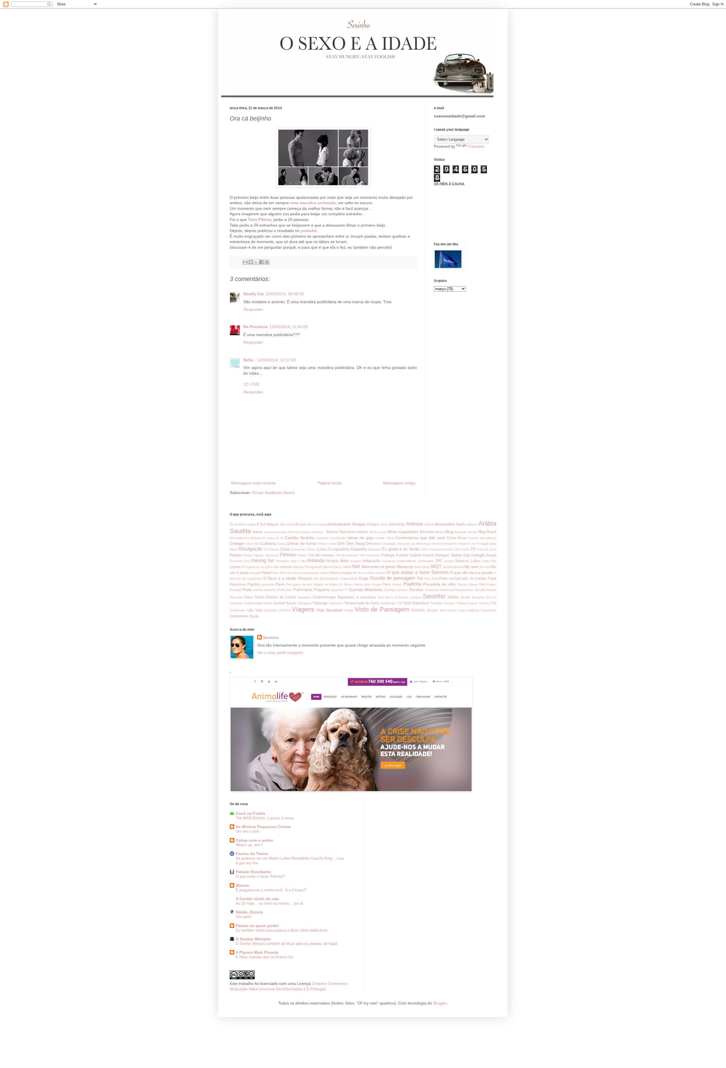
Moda (417, 567)
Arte (291, 532)
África (311, 524)
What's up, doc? (249, 845)
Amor (384, 524)
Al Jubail (321, 524)
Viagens (303, 609)
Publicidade (302, 590)
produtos (270, 590)
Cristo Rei (252, 543)
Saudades (304, 597)
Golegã (477, 555)
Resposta (447, 590)
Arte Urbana (302, 532)
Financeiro (373, 555)
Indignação (371, 561)
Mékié (347, 567)
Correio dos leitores (482, 538)
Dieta (492, 543)
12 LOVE (251, 384)
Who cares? (448, 610)
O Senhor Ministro (253, 939)
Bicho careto (378, 532)
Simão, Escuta (249, 912)
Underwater (238, 610)
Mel (356, 566)
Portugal (235, 590)
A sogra (250, 524)
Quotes (403, 590)
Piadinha (412, 584)
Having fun (263, 560)
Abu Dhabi (287, 524)
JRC (438, 561)
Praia (247, 589)
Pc (341, 584)
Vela (258, 610)
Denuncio (373, 544)
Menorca (405, 566)
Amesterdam (339, 524)
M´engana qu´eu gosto (257, 567)
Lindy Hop (489, 561)
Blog (449, 531)
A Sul (260, 524)
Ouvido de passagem (392, 578)
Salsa (248, 597)
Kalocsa (462, 561)
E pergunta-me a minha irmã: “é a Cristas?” (271, 890)
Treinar (461, 603)
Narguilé (255, 573)
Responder (253, 309)
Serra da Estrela (396, 597)
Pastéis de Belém (325, 584)
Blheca (440, 532)
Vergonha (270, 610)
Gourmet (236, 561)
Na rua (484, 567)
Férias (235, 555)
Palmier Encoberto (253, 871)
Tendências (388, 603)
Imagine (355, 561)
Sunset (279, 603)
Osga (363, 578)
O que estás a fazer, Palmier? (260, 876)
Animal (429, 524)
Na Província (255, 326)
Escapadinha (338, 549)
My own (471, 566)
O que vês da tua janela (471, 572)
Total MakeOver (416, 603)
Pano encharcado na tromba (462, 579)
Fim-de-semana (321, 555)
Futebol (402, 555)
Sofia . (249, 360)
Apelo (460, 524)
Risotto (491, 590)
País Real (431, 578)
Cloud (390, 538)
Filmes (302, 555)
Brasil (491, 532)
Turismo (484, 603)
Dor (266, 549)
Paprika (253, 584)
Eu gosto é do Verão (400, 549)
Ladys (475, 561)
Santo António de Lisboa (275, 597)
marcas (286, 567)
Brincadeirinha (239, 538)
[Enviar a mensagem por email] (245, 262)
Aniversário (445, 524)
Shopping (478, 597)
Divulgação (250, 549)
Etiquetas (374, 549)
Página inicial (329, 483)
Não (493, 567)
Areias (257, 532)
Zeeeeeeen (488, 610)
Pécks (348, 584)
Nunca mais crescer (372, 573)
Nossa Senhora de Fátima (311, 573)
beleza (362, 532)
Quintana (390, 590)
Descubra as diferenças (414, 543)
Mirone (242, 885)
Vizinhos (418, 610)
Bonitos (473, 532)
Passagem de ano (299, 584)
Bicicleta (427, 532)
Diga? (234, 549)
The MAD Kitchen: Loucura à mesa (265, 818)
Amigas (359, 524)
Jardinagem (426, 561)
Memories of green (379, 566)
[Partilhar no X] (256, 262)
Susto (291, 603)
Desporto (450, 543)
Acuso (300, 524)
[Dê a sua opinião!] (251, 262)
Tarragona (304, 603)
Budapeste (258, 538)
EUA (424, 549)
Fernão (247, 555)
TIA (399, 603)
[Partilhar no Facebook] (261, 262)
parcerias (268, 584)
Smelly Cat (253, 294)
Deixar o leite (327, 543)
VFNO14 (284, 610)
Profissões (284, 590)
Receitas (416, 590)
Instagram (389, 561)
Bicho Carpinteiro (403, 531)
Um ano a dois (247, 831)
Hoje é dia (298, 561)
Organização (349, 578)
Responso (432, 590)
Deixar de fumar (301, 543)
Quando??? (340, 590)
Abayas (272, 524)
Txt (493, 603)
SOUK (267, 603)
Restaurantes (464, 590)
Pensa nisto (362, 584)
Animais (414, 524)
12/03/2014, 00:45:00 (284, 294)
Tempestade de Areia (361, 603)
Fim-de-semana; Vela (350, 555)
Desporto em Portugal (473, 543)
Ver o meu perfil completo (280, 652)
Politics (491, 584)
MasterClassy (332, 567)
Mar (276, 567)
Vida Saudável (329, 610)
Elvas (311, 549)
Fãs (457, 549)
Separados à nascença (356, 597)
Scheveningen (324, 597)
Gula (246, 561)
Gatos (456, 555)
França (388, 555)
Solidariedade (253, 603)
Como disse (457, 538)
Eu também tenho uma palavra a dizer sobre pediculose (281, 930)
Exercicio (446, 549)
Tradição (436, 603)
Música (459, 567)
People (376, 584)
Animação (397, 524)
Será (380, 597)
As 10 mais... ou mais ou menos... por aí (269, 903)
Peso (386, 584)
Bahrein (332, 532)
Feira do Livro (487, 549)
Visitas (348, 610)
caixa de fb (275, 538)
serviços (416, 597)
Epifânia (321, 549)
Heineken (282, 561)
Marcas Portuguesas (307, 567)
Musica (448, 567)
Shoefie (465, 597)
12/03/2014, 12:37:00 (276, 360)
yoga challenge (469, 610)
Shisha (453, 597)
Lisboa (235, 567)
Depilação (389, 543)
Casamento (338, 538)
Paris (280, 584)
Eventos (434, 549)
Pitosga (462, 584)
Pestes (397, 584)
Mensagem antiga (399, 483)
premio (258, 590)
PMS (482, 584)
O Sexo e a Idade (279, 578)
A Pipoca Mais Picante (257, 952)
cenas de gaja (360, 537)
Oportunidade (329, 578)
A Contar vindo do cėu (257, 898)
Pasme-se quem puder (257, 925)
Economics (299, 549)
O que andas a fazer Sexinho (417, 572)
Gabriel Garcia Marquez (429, 555)
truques (472, 603)
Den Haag (355, 543)
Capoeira (322, 538)
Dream (274, 549)
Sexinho (434, 596)
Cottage (237, 543)
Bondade (461, 532)
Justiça (449, 561)
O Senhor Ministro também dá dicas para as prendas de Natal (286, 944)
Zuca (254, 616)
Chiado (380, 538)
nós (289, 573)
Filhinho (288, 555)
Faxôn (465, 549)
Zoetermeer (239, 616)
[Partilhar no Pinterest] (267, 262)
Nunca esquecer (343, 573)
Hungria (332, 561)
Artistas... (318, 532)
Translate (476, 146)
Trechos (449, 603)
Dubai (285, 549)
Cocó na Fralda (250, 813)
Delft (341, 544)
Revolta (480, 590)
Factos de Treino (252, 853)
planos (473, 584)
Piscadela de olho (439, 584)
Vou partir (243, 917)
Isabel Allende (407, 561)
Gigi (466, 555)
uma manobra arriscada (312, 202)
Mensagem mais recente (253, 483)
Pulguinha (322, 590)
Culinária (268, 543)
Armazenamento (275, 532)
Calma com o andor (254, 840)
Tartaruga (320, 603)
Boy (482, 531)
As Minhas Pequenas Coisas (263, 826)
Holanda (315, 560)
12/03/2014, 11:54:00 (288, 326)
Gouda (491, 555)
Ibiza (344, 560)
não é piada (239, 573)
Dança (281, 543)
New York (279, 573)
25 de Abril (237, 524)
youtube (309, 230)
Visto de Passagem (382, 609)
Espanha (359, 549)
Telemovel (336, 603)
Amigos (373, 524)
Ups (250, 610)
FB (473, 549)
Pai (420, 578)
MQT (436, 566)
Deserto (437, 543)
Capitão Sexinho (299, 537)
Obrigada (304, 579)
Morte (426, 567)
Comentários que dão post (420, 537)
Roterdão (236, 597)
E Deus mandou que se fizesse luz (264, 957)
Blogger (440, 1003)
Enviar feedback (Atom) (273, 492)
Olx (316, 578)
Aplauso (472, 524)
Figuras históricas (266, 555)
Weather (432, 610)
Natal (266, 572)
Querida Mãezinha (365, 589)
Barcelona (348, 532)
